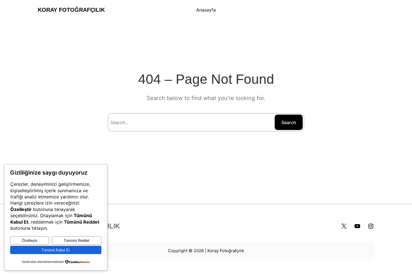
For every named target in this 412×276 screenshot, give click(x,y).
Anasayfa (206, 10)
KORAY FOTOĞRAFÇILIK (71, 10)
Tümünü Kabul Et (55, 250)
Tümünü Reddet (76, 240)
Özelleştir (29, 240)
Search (288, 122)
